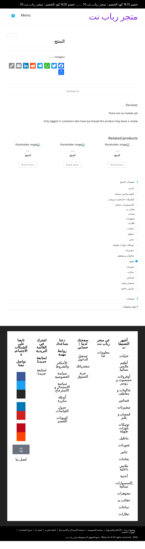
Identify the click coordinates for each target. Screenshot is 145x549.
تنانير (131, 239)
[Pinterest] (21, 427)
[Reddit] (21, 436)
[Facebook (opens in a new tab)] (14, 4)
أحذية (131, 188)
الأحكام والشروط (62, 365)
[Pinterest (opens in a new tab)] (19, 4)
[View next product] (9, 35)
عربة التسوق (83, 375)
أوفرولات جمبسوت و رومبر (121, 199)
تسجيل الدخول (83, 358)
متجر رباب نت (113, 16)
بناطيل (130, 234)
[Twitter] (21, 385)
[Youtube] (21, 415)
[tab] (73, 92)
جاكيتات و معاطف (125, 255)
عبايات (130, 272)
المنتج (117, 155)
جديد (51, 56)
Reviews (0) (72, 91)
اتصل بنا (21, 459)
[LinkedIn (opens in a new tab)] (29, 4)
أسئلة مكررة (62, 399)
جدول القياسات (62, 409)
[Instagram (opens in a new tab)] (24, 4)
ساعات (131, 213)
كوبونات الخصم (62, 419)
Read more (117, 164)
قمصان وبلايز (127, 283)
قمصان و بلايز (124, 416)
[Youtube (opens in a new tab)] (34, 4)
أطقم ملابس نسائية (124, 193)
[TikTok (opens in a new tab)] (39, 4)
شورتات (130, 266)
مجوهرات (130, 218)
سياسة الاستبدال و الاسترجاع (62, 387)
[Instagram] (21, 394)
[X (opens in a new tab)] (9, 4)
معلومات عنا (103, 354)
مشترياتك (82, 366)
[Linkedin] (21, 406)
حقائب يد (130, 209)
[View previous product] (15, 35)
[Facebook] (21, 376)
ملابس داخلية (127, 288)
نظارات (131, 223)
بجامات (130, 228)
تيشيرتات (129, 250)
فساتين (130, 277)
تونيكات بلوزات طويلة (123, 245)
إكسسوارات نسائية (124, 204)
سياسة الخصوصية (62, 375)
